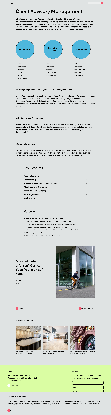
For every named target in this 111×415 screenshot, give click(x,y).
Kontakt (97, 3)
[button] (55, 176)
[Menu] (102, 3)
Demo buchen (92, 3)
